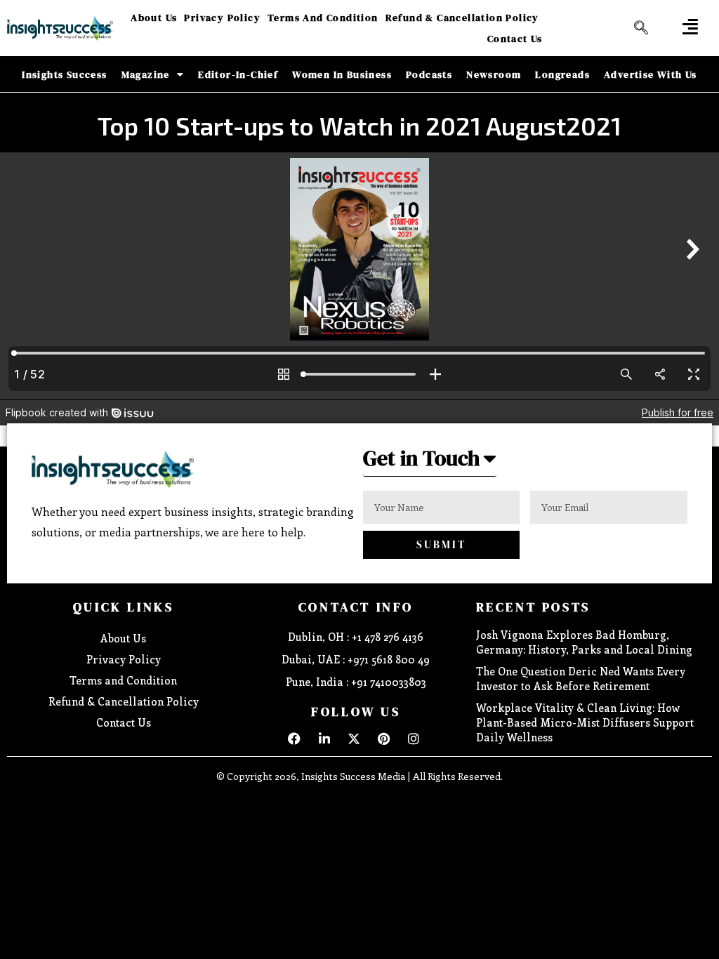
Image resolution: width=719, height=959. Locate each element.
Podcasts (429, 74)
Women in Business (342, 74)
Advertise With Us (650, 74)
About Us (154, 18)
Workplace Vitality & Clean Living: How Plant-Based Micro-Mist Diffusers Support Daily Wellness (585, 722)
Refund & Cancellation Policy (462, 18)
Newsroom (493, 74)
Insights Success (64, 74)
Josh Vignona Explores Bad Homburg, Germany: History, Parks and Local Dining (584, 642)
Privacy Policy (222, 18)
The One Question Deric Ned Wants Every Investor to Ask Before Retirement (580, 678)
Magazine (145, 74)
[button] (690, 26)
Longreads (562, 74)
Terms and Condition (323, 18)
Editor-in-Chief (238, 74)
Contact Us (515, 39)
